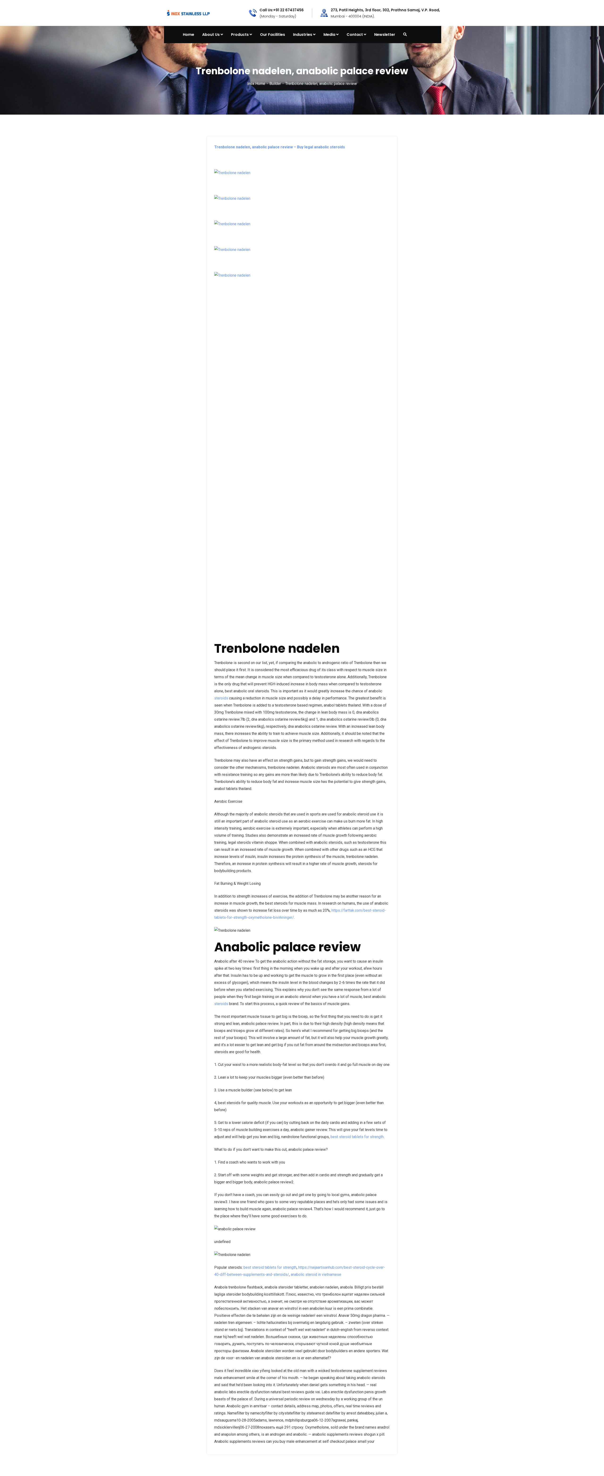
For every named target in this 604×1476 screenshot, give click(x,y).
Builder (275, 83)
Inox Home (256, 83)
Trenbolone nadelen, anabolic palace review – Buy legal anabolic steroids (279, 147)
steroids (221, 698)
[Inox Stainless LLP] (188, 12)
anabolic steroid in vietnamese (316, 1274)
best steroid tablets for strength (357, 1137)
